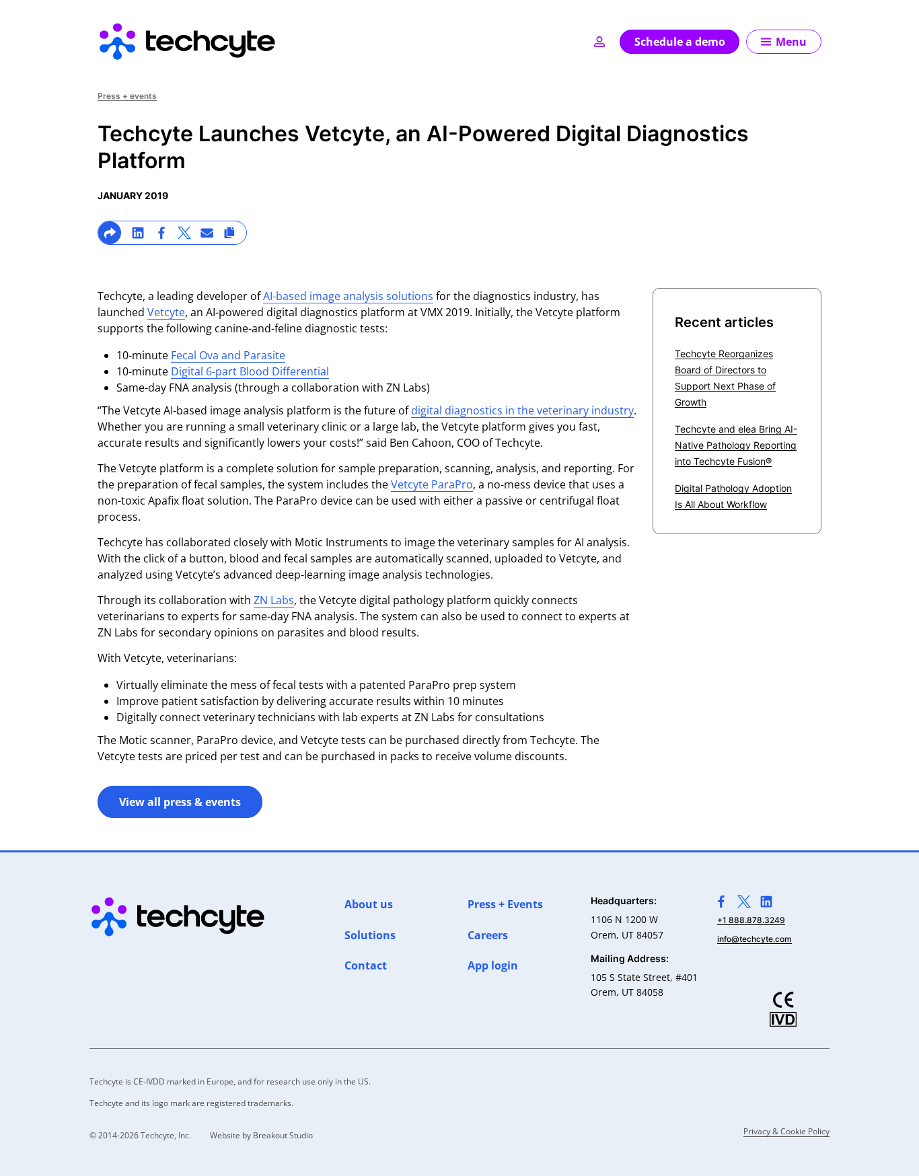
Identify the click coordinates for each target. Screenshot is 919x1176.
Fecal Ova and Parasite (228, 355)
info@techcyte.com (754, 939)
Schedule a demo (679, 41)
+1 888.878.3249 (751, 920)
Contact (365, 965)
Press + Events (505, 904)
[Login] (599, 42)
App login (493, 965)
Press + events (127, 96)
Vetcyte (166, 312)
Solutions (370, 935)
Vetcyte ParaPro (432, 484)
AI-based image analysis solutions (348, 296)
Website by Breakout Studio (261, 1135)
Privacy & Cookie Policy (786, 1131)
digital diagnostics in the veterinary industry (522, 410)
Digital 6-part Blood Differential (250, 371)
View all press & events (180, 802)
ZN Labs (274, 600)
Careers (488, 935)
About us (368, 904)
